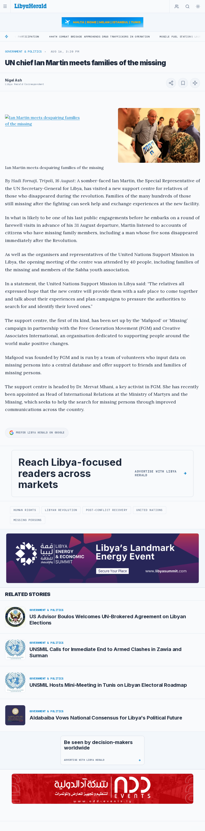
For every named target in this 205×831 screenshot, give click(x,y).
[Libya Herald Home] (30, 6)
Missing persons (28, 520)
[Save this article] (183, 83)
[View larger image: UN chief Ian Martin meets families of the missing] (159, 135)
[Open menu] (5, 6)
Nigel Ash (13, 80)
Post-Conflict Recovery (107, 510)
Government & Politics (23, 51)
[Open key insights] (195, 83)
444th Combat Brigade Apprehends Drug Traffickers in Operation (80, 36)
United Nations (149, 510)
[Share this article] (171, 83)
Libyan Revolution (61, 510)
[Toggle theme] (198, 7)
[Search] (187, 7)
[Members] (177, 7)
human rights (25, 510)
